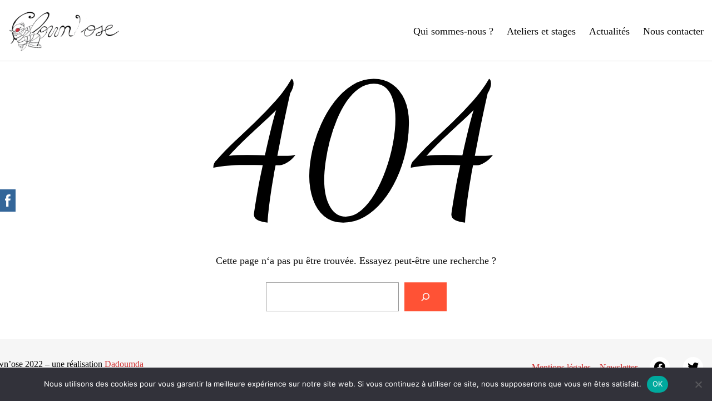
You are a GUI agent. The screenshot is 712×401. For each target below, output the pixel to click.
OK (657, 383)
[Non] (698, 384)
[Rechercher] (425, 296)
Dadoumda (124, 364)
